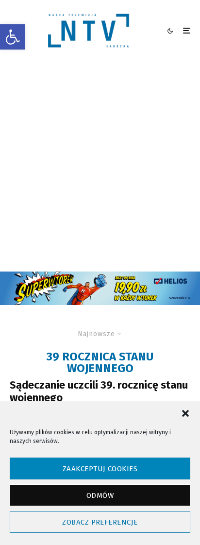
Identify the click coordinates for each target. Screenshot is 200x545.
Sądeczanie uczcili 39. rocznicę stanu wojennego (99, 391)
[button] (12, 37)
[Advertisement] (100, 167)
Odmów (100, 495)
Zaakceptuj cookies (100, 468)
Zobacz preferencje (99, 522)
